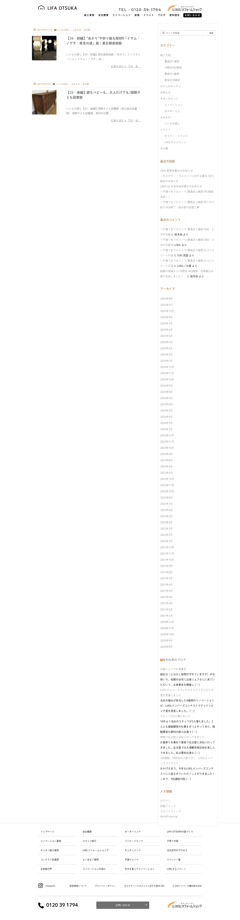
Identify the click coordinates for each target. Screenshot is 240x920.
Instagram (50, 886)
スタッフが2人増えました (175, 716)
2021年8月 (166, 572)
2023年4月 (166, 472)
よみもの (77, 30)
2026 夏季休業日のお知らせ (176, 170)
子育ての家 (172, 841)
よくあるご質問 (91, 859)
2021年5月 (166, 591)
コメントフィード (170, 811)
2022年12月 (167, 479)
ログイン (165, 800)
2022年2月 (166, 535)
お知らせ (165, 92)
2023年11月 (167, 441)
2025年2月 (166, 354)
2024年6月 (166, 404)
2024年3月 (166, 423)
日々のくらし (172, 111)
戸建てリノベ (131, 859)
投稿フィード (168, 806)
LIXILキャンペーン (175, 142)
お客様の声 (46, 869)
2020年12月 (167, 622)
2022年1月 (166, 541)
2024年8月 (166, 392)
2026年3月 (166, 305)
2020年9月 (166, 640)
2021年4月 (166, 597)
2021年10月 (167, 559)
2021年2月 (166, 609)
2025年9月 (166, 317)
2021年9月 (166, 566)
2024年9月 (166, 385)
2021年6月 (166, 584)
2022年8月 (166, 497)
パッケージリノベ (134, 841)
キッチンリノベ (133, 850)
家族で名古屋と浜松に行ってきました (182, 737)
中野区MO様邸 (173, 67)
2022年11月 (167, 485)
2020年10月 (167, 634)
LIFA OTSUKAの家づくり (180, 832)
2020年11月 (167, 628)
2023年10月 (167, 448)
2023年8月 (166, 460)
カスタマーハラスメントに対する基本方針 (144, 886)
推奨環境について (78, 886)
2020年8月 (166, 646)
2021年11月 (167, 553)
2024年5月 (166, 410)
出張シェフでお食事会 (173, 669)
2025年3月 (166, 348)
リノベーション (173, 105)
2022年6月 (166, 510)
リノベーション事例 (50, 841)
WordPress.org (168, 816)
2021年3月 (166, 603)
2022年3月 (166, 528)
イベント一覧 (174, 859)
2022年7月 (166, 503)
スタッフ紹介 (89, 841)
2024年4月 (166, 416)
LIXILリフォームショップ (96, 850)
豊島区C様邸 (171, 61)
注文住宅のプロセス (177, 850)
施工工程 (165, 55)
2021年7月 (166, 578)
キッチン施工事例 (49, 850)
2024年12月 (167, 367)
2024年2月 (166, 429)
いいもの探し (63, 30)
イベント (165, 129)
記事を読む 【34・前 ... (126, 66)
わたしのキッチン (170, 86)
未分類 (87, 30)
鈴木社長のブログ (174, 659)
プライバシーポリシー (105, 886)
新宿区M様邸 (172, 80)
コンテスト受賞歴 (49, 859)
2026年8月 (166, 298)
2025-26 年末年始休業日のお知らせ (181, 186)
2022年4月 (166, 522)
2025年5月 (166, 336)
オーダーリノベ (133, 832)
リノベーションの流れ (94, 869)
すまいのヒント (169, 98)
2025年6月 (166, 329)
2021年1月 (166, 615)
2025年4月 (166, 342)
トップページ (47, 832)
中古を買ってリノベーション (139, 869)
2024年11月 (167, 373)
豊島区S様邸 (171, 73)
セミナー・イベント (176, 136)
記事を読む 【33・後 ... (126, 120)
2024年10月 (167, 379)
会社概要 (87, 832)
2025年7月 (166, 323)
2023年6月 (166, 466)
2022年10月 (167, 491)
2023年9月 (166, 454)
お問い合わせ (122, 905)
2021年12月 (167, 547)
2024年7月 (166, 398)
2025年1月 (166, 360)
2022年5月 (166, 516)
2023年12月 (167, 435)
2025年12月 (167, 311)
